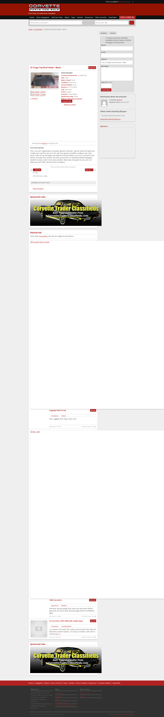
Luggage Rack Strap (57, 410)
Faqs (73, 17)
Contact (80, 17)
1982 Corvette (55, 600)
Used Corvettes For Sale (126, 714)
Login (127, 2)
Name (103, 45)
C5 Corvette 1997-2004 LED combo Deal (66, 621)
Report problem (38, 189)
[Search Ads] (131, 23)
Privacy (82, 696)
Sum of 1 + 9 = (106, 82)
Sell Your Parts (57, 17)
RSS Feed (131, 1)
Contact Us (58, 696)
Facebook (135, 1)
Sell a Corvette (100, 17)
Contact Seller (66, 101)
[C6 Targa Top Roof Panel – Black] (45, 80)
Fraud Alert (112, 17)
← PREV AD (37, 170)
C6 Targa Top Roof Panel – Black (45, 67)
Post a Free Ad (127, 17)
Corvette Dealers (104, 683)
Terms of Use (84, 693)
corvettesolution (66, 626)
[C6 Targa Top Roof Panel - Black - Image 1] (38, 92)
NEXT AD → (89, 170)
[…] (59, 634)
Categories (39, 683)
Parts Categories (42, 17)
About (67, 17)
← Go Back (34, 98)
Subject (104, 59)
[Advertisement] (109, 8)
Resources (89, 17)
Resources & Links (61, 702)
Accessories (38, 29)
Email (103, 52)
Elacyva (44, 143)
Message (104, 66)
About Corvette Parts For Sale (65, 705)
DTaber (63, 415)
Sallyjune (64, 605)
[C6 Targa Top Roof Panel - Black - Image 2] (38, 94)
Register (121, 2)
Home (31, 17)
